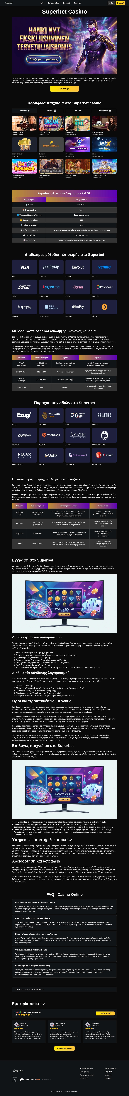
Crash (76, 110)
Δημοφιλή (23, 110)
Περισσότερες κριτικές (65, 1048)
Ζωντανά (49, 110)
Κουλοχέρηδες (103, 110)
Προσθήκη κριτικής (105, 1013)
